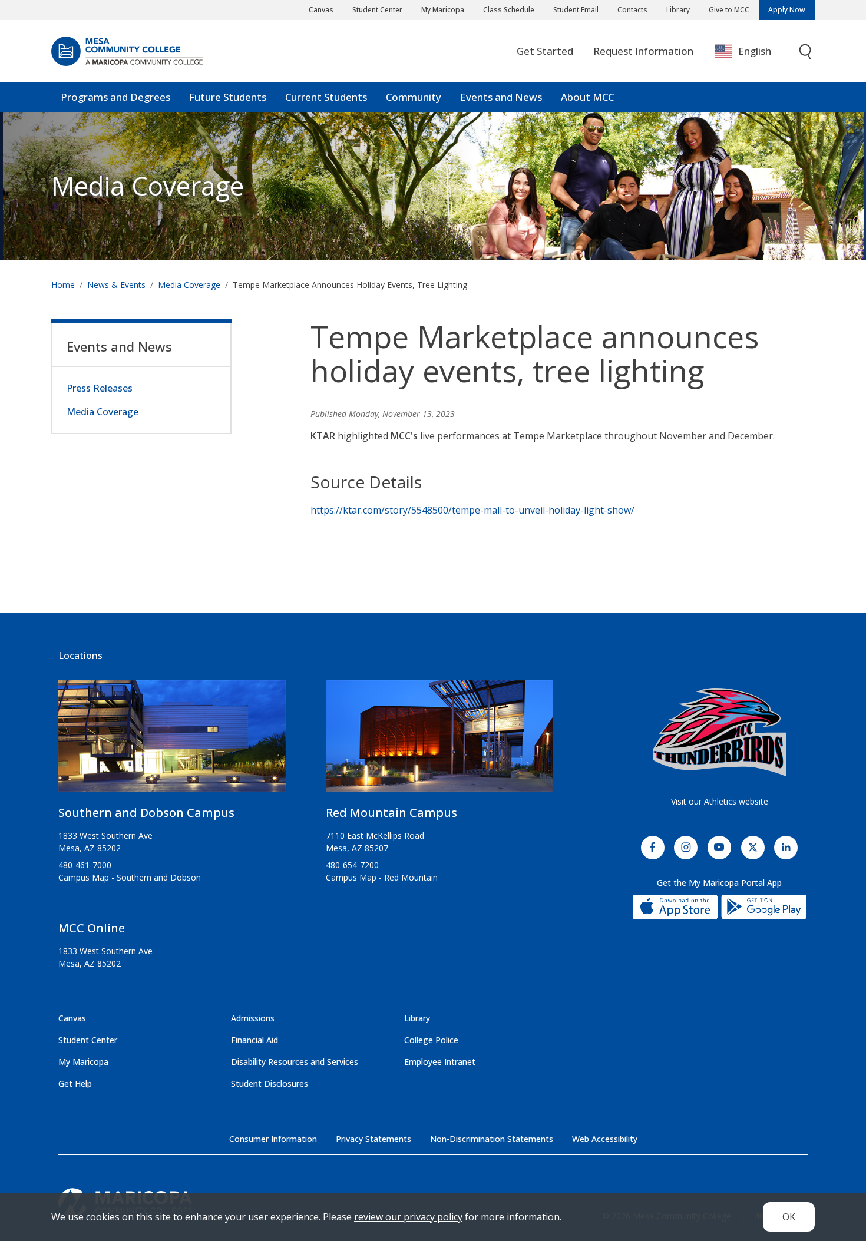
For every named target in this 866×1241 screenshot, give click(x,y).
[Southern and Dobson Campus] (172, 740)
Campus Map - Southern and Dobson (129, 877)
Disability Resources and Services (294, 1061)
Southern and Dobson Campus (146, 812)
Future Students (227, 97)
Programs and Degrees (115, 97)
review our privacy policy (408, 1216)
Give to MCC (729, 10)
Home (63, 284)
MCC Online (91, 928)
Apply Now (786, 10)
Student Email (576, 10)
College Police (431, 1039)
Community (413, 97)
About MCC (587, 97)
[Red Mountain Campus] (439, 740)
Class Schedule (508, 10)
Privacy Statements (373, 1138)
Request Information (643, 51)
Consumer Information (273, 1138)
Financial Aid (254, 1039)
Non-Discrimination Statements (491, 1138)
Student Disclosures (269, 1083)
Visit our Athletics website (719, 801)
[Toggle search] (806, 51)
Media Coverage (189, 284)
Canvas (321, 10)
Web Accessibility (604, 1138)
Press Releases (100, 388)
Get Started (545, 51)
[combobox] (751, 51)
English (754, 51)
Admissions (253, 1018)
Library (678, 10)
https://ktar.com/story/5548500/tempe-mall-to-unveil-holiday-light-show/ (472, 510)
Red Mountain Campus (391, 812)
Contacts (632, 10)
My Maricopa (442, 10)
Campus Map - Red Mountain (382, 877)
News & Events (116, 284)
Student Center (377, 10)
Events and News (501, 97)
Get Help (75, 1083)
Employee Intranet (439, 1061)
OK (788, 1216)
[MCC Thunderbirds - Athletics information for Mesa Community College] (719, 732)
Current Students (326, 97)
